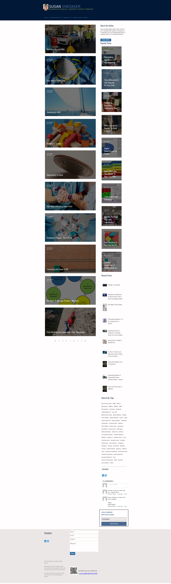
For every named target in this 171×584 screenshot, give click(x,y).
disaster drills (115, 432)
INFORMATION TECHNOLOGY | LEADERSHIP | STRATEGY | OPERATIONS (71, 9)
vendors (111, 463)
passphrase (118, 448)
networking (122, 446)
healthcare (104, 437)
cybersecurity (120, 426)
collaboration (124, 420)
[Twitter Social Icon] (106, 475)
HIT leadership (105, 409)
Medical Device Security (107, 415)
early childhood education (107, 434)
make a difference (113, 443)
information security (115, 440)
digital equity (119, 429)
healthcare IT (110, 437)
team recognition (105, 463)
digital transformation (106, 432)
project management (118, 454)
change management (106, 420)
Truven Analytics (105, 417)
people (103, 451)
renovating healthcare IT (107, 457)
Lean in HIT (114, 412)
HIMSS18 (116, 406)
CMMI (114, 403)
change (125, 417)
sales (114, 457)
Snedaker (124, 415)
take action (120, 460)
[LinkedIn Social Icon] (103, 475)
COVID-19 (118, 403)
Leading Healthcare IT (106, 412)
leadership (122, 440)
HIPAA (120, 406)
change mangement (116, 420)
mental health (116, 446)
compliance (120, 423)
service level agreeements (107, 460)
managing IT (104, 446)
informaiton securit (106, 440)
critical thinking (105, 426)
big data (121, 417)
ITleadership (118, 409)
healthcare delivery (118, 437)
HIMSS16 (111, 406)
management (121, 443)
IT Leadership (112, 409)
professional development (107, 454)
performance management (111, 451)
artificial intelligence (114, 417)
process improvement (122, 451)
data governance (112, 429)
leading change (105, 443)
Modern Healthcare (117, 415)
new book (104, 448)
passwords (124, 448)
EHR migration (105, 406)
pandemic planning (111, 448)
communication (105, 423)
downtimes (121, 432)
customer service (112, 426)
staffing (115, 460)
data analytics (104, 429)
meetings (110, 446)
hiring (124, 437)
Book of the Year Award (107, 403)
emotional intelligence (118, 434)
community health (113, 423)
